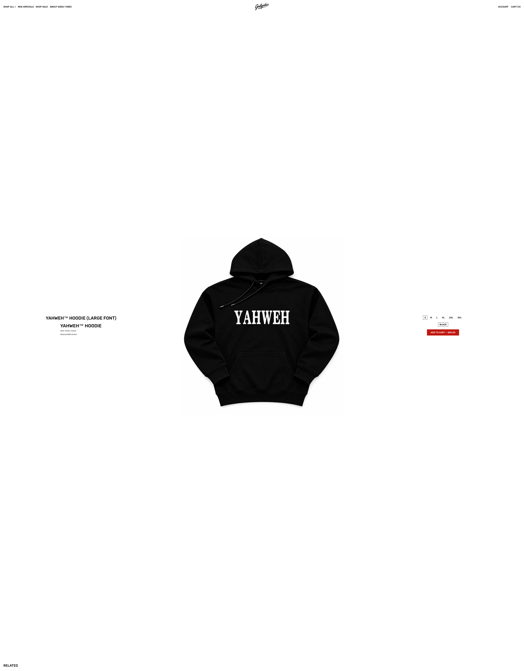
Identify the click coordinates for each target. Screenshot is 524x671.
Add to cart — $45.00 (443, 332)
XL (443, 317)
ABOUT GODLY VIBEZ (61, 6)
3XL (460, 317)
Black (443, 324)
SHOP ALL (8, 6)
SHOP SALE (42, 6)
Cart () (516, 6)
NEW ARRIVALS (26, 6)
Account (503, 6)
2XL (451, 317)
